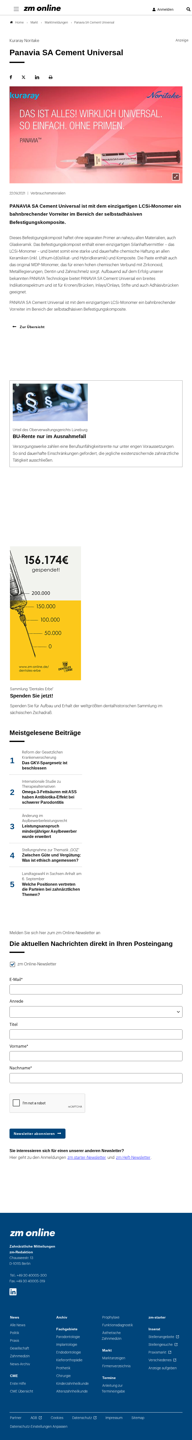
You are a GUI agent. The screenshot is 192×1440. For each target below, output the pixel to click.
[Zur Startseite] (42, 7)
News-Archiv (20, 1364)
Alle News (17, 1325)
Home (19, 22)
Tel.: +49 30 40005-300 (28, 1275)
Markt (107, 1350)
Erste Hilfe (18, 1383)
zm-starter (157, 1317)
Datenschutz (82, 1418)
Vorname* (19, 1046)
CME (14, 1376)
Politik (14, 1333)
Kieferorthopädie (69, 1360)
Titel (14, 1025)
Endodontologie (68, 1352)
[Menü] (16, 9)
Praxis (14, 1340)
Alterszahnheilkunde (72, 1391)
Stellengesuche (160, 1344)
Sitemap (138, 1418)
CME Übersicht (21, 1391)
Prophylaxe (111, 1317)
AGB (33, 1418)
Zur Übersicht (32, 327)
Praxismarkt (157, 1352)
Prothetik (63, 1368)
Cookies (57, 1418)
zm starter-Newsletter (87, 1158)
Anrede (16, 1001)
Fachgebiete (67, 1329)
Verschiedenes (160, 1360)
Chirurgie (63, 1376)
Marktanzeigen (113, 1358)
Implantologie (66, 1344)
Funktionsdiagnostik (117, 1325)
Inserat (154, 1329)
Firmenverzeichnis (116, 1366)
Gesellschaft (19, 1348)
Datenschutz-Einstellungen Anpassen (39, 1426)
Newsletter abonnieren (34, 1134)
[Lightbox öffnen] (176, 176)
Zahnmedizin (20, 1356)
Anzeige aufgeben (162, 1368)
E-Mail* (16, 980)
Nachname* (21, 1068)
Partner (16, 1418)
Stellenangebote (161, 1337)
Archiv (61, 1317)
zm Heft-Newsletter (133, 1158)
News (14, 1317)
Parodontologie (68, 1337)
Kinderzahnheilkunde (72, 1383)
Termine (109, 1378)
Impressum (114, 1418)
